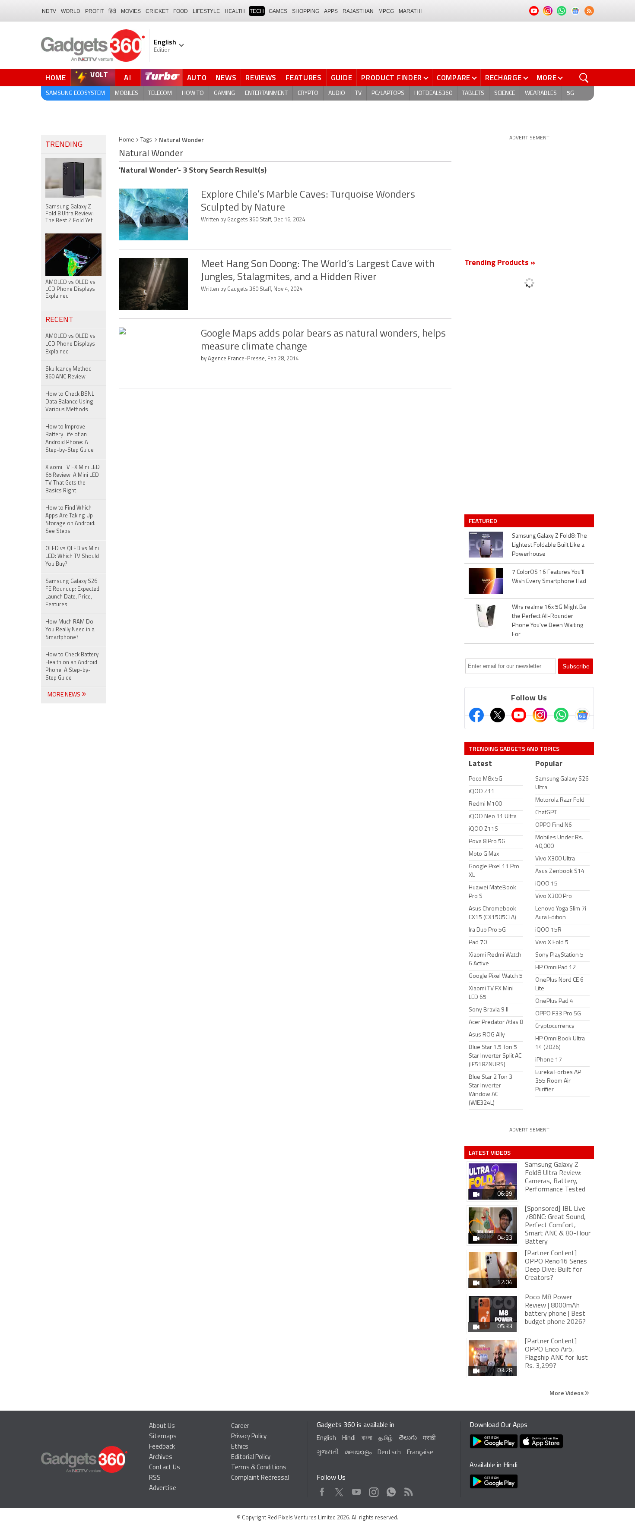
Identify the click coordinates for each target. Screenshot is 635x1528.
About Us (162, 1426)
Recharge (503, 77)
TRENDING (64, 145)
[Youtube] (518, 715)
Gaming (224, 93)
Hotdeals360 (433, 93)
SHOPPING (305, 11)
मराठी (429, 1438)
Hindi (349, 1438)
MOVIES (131, 11)
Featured (483, 521)
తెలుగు (408, 1438)
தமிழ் (385, 1438)
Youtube (356, 1490)
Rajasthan (358, 11)
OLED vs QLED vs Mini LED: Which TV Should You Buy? (72, 556)
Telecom (160, 93)
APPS (331, 11)
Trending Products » (499, 263)
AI (128, 77)
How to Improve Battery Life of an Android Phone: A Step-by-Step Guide (69, 438)
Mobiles (126, 93)
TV (358, 93)
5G (570, 93)
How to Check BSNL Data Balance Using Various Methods (69, 402)
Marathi (410, 11)
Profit (94, 11)
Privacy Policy (249, 1436)
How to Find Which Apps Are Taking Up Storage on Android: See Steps (70, 519)
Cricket (157, 11)
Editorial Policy (250, 1457)
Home (55, 77)
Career (240, 1426)
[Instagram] (540, 715)
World (70, 11)
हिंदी (112, 11)
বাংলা (367, 1438)
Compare (453, 77)
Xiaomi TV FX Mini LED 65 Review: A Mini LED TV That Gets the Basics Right (72, 479)
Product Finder (391, 77)
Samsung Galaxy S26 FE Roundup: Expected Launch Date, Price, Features (72, 593)
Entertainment (266, 93)
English (326, 1438)
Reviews (260, 77)
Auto (197, 77)
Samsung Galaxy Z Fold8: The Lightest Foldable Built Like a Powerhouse (549, 545)
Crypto (308, 93)
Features (304, 77)
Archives (160, 1457)
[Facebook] (476, 715)
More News (65, 695)
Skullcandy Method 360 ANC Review (68, 373)
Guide (341, 77)
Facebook (322, 1490)
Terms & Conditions (258, 1468)
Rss (408, 1490)
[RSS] (589, 11)
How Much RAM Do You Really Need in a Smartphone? (70, 629)
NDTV (49, 11)
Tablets (473, 93)
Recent (59, 320)
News (226, 77)
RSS (155, 1478)
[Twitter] (497, 715)
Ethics (239, 1447)
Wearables (541, 93)
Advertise (162, 1488)
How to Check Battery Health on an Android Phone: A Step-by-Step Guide (71, 666)
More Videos (567, 1392)
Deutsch (389, 1452)
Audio (336, 93)
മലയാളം (358, 1452)
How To (193, 93)
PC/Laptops (387, 93)
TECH (257, 11)
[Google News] (582, 715)
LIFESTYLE (206, 11)
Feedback (162, 1447)
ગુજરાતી (328, 1452)
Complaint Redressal (260, 1478)
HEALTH (235, 11)
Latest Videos (490, 1152)
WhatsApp (391, 1490)
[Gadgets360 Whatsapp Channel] (561, 715)
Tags (146, 140)
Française (420, 1452)
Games (278, 11)
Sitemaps (163, 1436)
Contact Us (164, 1468)
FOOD (180, 11)
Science (504, 93)
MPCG (386, 11)
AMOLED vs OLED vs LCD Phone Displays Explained (70, 344)
